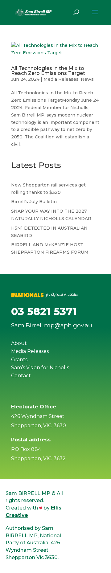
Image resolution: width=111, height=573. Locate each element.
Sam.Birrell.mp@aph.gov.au (51, 325)
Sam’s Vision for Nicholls (40, 367)
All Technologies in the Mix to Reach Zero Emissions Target (48, 70)
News (87, 79)
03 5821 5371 (44, 311)
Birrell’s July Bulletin (34, 201)
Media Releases (61, 79)
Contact (21, 376)
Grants (19, 359)
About (19, 343)
